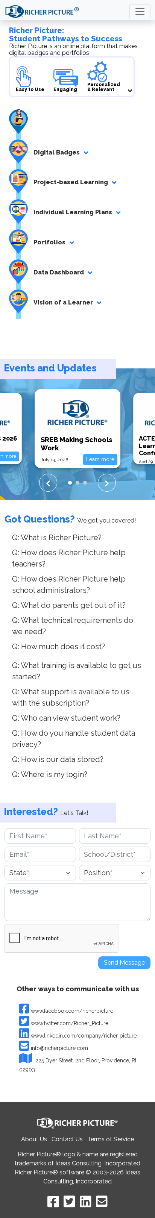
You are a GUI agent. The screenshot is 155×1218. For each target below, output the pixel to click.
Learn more (100, 459)
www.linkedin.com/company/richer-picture (84, 1036)
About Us (34, 1139)
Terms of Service (110, 1139)
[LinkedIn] (85, 1201)
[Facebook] (53, 1201)
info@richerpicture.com (59, 1048)
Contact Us (67, 1139)
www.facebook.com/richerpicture (72, 1011)
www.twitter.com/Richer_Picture (69, 1023)
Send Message (124, 962)
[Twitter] (69, 1201)
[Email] (102, 1201)
